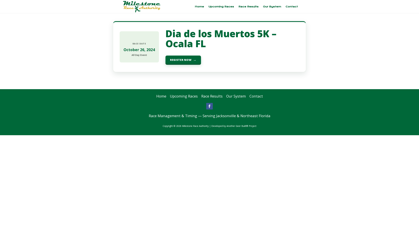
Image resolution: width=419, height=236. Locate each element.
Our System (272, 6)
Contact (292, 6)
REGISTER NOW (180, 60)
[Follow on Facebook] (209, 106)
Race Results (248, 6)
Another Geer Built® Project (241, 126)
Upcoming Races (221, 6)
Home (199, 6)
